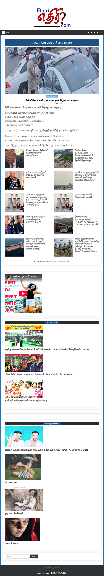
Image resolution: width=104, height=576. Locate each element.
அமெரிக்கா (11, 112)
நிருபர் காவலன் (47, 103)
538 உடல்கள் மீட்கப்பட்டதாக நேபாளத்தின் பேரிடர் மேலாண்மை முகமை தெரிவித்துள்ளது (84, 155)
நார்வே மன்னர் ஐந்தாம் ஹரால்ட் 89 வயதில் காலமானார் (36, 175)
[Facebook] (91, 32)
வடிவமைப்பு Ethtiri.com (52, 572)
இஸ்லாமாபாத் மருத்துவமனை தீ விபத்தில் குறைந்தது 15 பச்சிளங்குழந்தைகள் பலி (86, 220)
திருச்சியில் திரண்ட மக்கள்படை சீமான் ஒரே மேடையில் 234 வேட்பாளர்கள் (39, 374)
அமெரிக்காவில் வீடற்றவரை (62, 261)
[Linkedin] (94, 32)
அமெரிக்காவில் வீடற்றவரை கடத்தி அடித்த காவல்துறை (52, 100)
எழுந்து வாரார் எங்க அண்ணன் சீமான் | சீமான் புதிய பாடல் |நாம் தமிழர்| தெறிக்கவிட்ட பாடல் (47, 349)
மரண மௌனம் (12, 543)
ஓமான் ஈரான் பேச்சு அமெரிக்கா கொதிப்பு (84, 195)
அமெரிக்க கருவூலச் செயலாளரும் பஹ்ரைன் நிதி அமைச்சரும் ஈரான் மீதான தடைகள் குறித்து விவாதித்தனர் (37, 199)
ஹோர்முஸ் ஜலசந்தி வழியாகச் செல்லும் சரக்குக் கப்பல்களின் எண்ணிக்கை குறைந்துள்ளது (35, 243)
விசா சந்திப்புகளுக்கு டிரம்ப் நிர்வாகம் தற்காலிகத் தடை (36, 219)
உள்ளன (68, 145)
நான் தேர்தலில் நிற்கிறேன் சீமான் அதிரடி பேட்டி (26, 400)
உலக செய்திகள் (52, 96)
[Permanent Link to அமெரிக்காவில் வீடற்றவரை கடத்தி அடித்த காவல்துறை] (52, 70)
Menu (7, 32)
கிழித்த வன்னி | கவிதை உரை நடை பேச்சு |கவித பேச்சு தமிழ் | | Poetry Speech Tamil (46, 450)
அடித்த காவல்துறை (47, 261)
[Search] (101, 32)
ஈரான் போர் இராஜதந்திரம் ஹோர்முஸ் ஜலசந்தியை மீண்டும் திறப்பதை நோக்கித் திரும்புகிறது (87, 176)
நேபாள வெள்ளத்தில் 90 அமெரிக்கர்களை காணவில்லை (37, 153)
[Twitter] (88, 32)
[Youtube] (97, 32)
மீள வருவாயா (11, 482)
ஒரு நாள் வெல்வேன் (14, 513)
